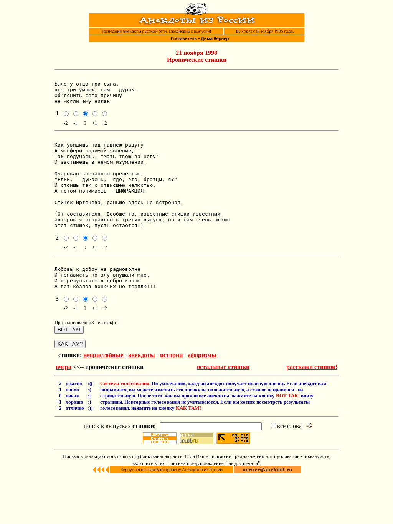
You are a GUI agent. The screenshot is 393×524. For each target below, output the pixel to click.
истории (171, 355)
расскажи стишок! (311, 367)
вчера (63, 367)
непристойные (103, 355)
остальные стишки (223, 367)
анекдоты (141, 355)
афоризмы (202, 355)
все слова (289, 426)
